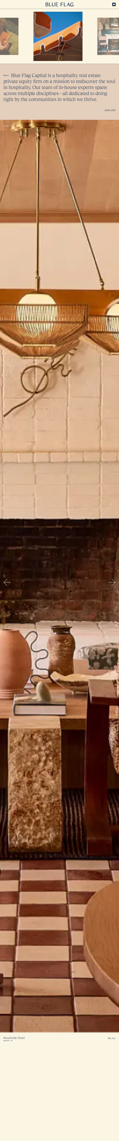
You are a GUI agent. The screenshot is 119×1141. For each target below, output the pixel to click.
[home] (60, 4)
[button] (114, 4)
